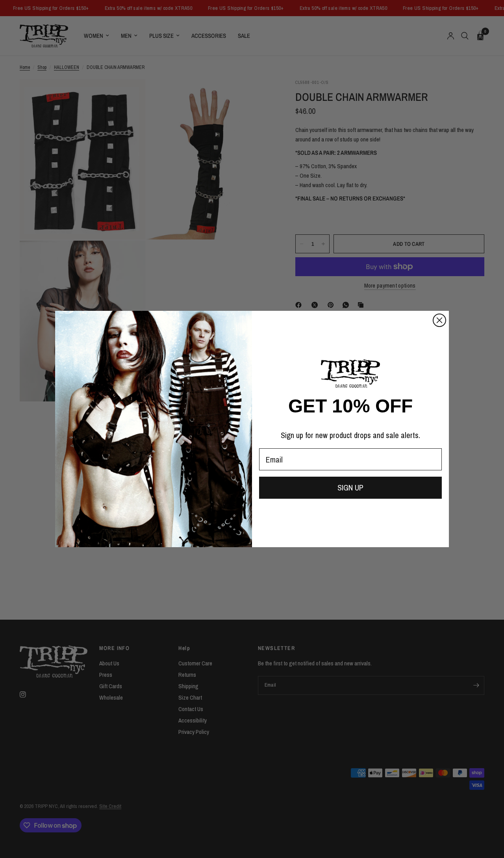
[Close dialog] (439, 320)
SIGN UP (350, 487)
